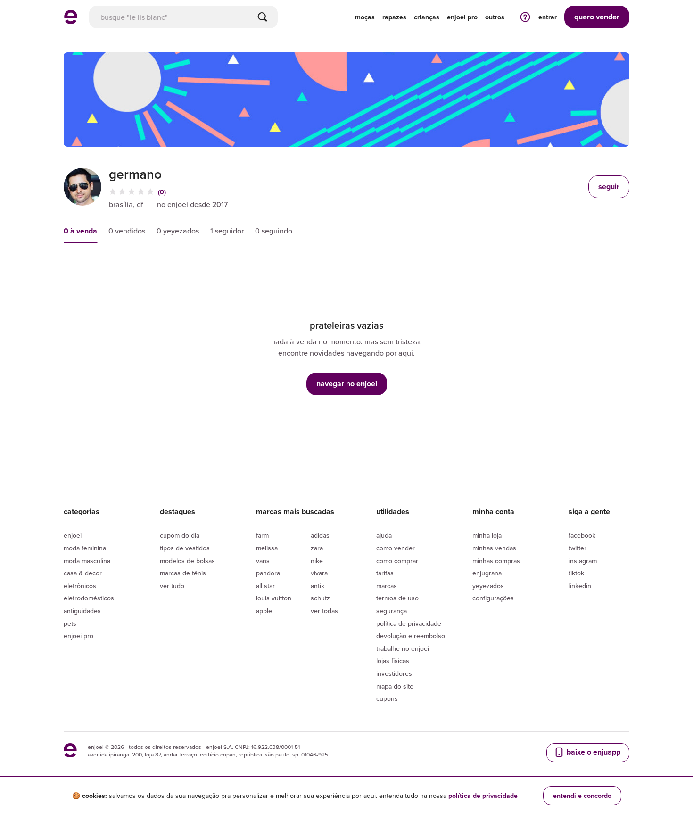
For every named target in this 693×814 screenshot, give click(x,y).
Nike (317, 560)
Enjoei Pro (78, 635)
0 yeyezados (178, 230)
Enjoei (73, 535)
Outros (494, 17)
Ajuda (384, 535)
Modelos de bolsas (187, 560)
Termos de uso (397, 598)
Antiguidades (82, 610)
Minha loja (487, 535)
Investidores (394, 673)
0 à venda (80, 230)
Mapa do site (394, 686)
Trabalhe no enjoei (402, 648)
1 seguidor (227, 230)
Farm (262, 535)
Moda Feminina (85, 548)
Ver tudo (172, 585)
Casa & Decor (83, 573)
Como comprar (397, 560)
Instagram (583, 560)
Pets (70, 623)
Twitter (577, 548)
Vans (263, 560)
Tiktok (576, 573)
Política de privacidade (408, 623)
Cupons (387, 698)
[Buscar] (262, 17)
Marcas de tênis (183, 573)
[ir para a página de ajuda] (525, 16)
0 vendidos (126, 230)
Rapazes (394, 17)
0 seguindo (273, 230)
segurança (391, 610)
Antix (317, 585)
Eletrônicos (80, 585)
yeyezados (488, 585)
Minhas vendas (494, 548)
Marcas (386, 585)
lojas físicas (392, 660)
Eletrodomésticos (89, 598)
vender (596, 16)
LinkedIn (580, 585)
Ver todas (324, 610)
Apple (264, 610)
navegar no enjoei (346, 383)
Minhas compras (496, 560)
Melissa (267, 548)
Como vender (395, 548)
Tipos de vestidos (185, 548)
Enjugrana (487, 573)
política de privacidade (483, 795)
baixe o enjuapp (592, 752)
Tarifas (385, 573)
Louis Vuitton (273, 598)
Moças (365, 17)
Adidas (320, 535)
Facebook (582, 535)
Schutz (320, 598)
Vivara (319, 573)
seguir (608, 186)
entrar (547, 17)
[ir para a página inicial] (71, 21)
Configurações (493, 598)
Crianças (426, 17)
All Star (265, 585)
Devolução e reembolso (410, 635)
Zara (317, 548)
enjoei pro (462, 17)
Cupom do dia (179, 535)
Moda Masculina (87, 560)
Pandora (268, 573)
